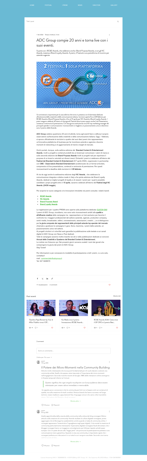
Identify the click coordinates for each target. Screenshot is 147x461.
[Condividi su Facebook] (37, 279)
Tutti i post (30, 21)
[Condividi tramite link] (52, 279)
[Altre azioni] (109, 34)
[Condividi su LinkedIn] (47, 279)
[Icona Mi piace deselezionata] (42, 405)
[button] (118, 21)
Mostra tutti (116, 296)
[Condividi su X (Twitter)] (42, 279)
